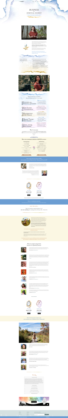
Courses (33, 1)
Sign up (29, 313)
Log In (44, 1)
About (42, 1)
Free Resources (47, 1)
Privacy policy (20, 414)
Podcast (38, 1)
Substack (28, 415)
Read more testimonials (34, 296)
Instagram (28, 414)
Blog (40, 1)
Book (35, 1)
